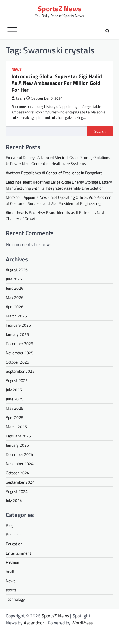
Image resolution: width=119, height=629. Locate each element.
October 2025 (17, 362)
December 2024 (19, 454)
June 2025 (14, 399)
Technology (15, 599)
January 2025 (17, 445)
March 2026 (16, 316)
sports (11, 590)
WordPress (82, 622)
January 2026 (17, 334)
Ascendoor (34, 622)
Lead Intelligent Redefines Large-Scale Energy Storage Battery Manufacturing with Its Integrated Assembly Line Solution (59, 185)
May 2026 (14, 297)
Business (14, 534)
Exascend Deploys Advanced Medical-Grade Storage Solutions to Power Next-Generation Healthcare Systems (58, 160)
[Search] (107, 31)
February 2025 (18, 436)
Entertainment (18, 553)
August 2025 (17, 380)
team (20, 98)
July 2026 (14, 279)
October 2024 (17, 473)
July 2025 (14, 390)
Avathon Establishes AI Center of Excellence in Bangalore (54, 173)
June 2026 (14, 288)
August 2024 (17, 491)
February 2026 (18, 325)
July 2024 (14, 500)
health (11, 571)
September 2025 (20, 371)
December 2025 (19, 343)
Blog (9, 525)
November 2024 (20, 463)
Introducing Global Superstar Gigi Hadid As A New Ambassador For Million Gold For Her (57, 83)
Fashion (12, 562)
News (17, 69)
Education (14, 544)
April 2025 (14, 417)
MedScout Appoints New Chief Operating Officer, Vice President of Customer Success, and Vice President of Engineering (59, 200)
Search (100, 131)
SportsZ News (59, 8)
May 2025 (14, 408)
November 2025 (20, 353)
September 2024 (20, 482)
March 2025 (16, 427)
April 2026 (14, 307)
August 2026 (17, 270)
